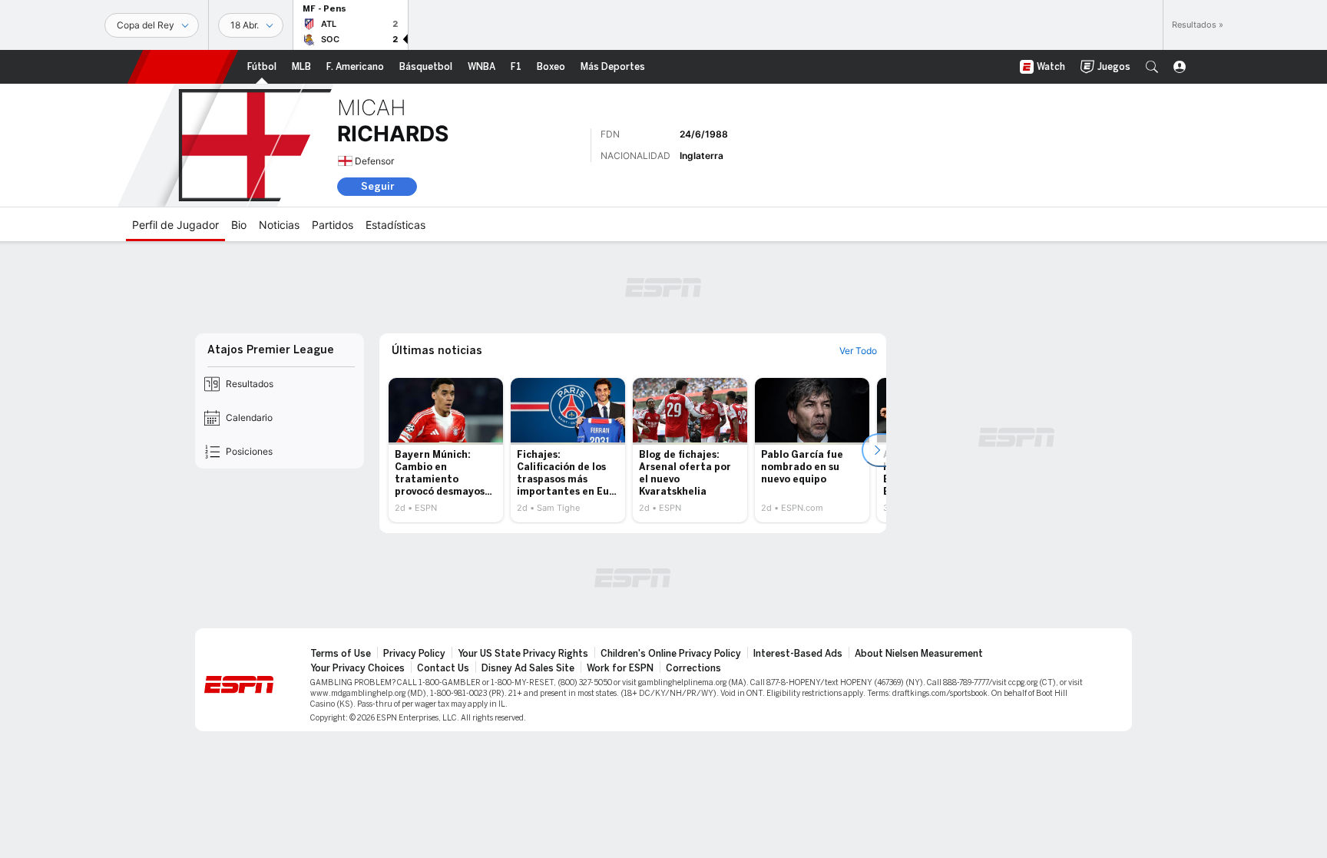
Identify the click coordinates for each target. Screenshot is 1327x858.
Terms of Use (340, 653)
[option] (446, 450)
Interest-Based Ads (797, 653)
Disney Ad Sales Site (527, 668)
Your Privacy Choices (357, 668)
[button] (1152, 67)
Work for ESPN (620, 668)
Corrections (693, 668)
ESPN (183, 67)
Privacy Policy (414, 653)
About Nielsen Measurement (919, 653)
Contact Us (443, 668)
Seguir (377, 186)
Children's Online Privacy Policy (671, 653)
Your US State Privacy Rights (523, 653)
